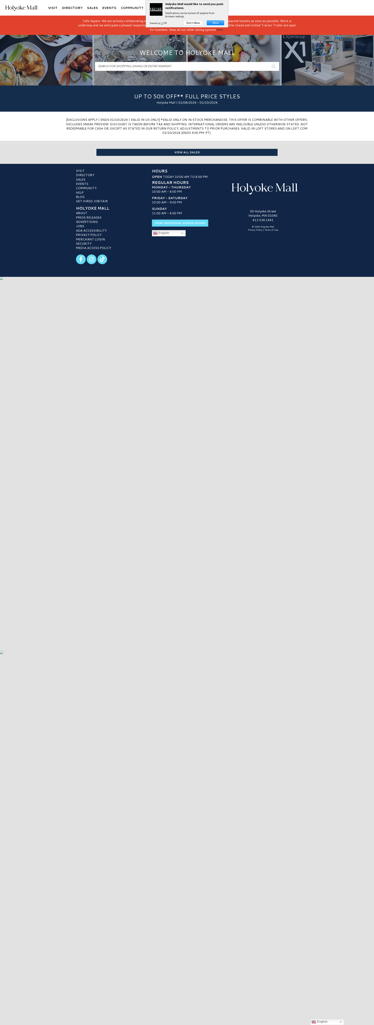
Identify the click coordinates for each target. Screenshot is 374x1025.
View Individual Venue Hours (180, 223)
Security (84, 243)
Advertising (87, 221)
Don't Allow (193, 22)
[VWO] (164, 23)
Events (82, 183)
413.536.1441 (262, 220)
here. (220, 29)
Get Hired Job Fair (92, 201)
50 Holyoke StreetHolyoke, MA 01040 (263, 213)
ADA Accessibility (91, 230)
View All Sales (187, 152)
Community (86, 188)
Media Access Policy (93, 247)
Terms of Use (271, 229)
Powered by (155, 23)
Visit (80, 170)
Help (80, 192)
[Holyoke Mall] (263, 188)
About (81, 213)
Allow (215, 22)
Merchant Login (90, 239)
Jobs (80, 226)
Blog (80, 196)
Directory (85, 175)
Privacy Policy (89, 234)
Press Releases (88, 217)
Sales (80, 179)
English (163, 233)
